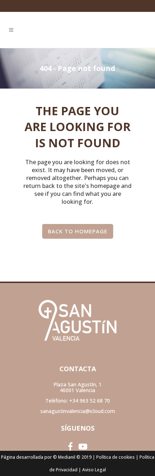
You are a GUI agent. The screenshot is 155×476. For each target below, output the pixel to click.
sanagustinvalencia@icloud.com (77, 411)
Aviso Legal (94, 470)
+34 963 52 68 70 (89, 400)
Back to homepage (77, 231)
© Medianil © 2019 (72, 457)
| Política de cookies (114, 457)
